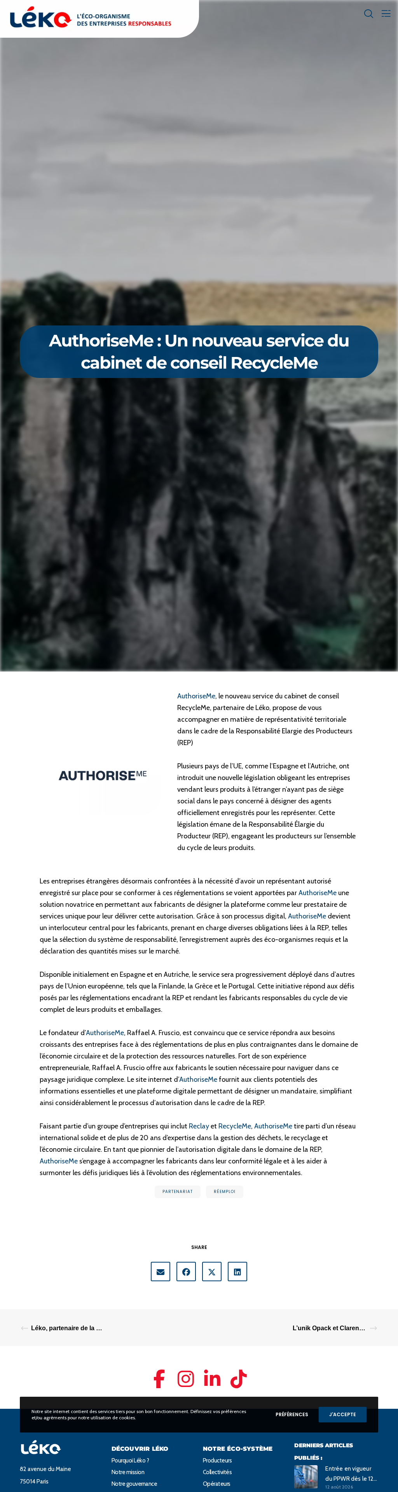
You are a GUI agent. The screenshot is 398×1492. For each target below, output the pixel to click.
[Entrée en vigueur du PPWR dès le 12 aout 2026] (306, 1476)
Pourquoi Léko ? (130, 1460)
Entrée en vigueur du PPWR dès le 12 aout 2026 (349, 1474)
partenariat (177, 1192)
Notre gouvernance (134, 1483)
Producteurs (217, 1460)
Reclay (199, 1126)
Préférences (292, 1414)
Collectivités (217, 1472)
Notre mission (128, 1472)
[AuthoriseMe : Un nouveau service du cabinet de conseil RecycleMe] (160, 1271)
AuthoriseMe (196, 696)
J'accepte (342, 1414)
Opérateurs (216, 1483)
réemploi (225, 1192)
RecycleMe (234, 1126)
